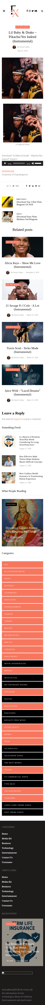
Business (9, 586)
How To (8, 642)
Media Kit (7, 838)
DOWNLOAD (8, 171)
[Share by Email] (39, 186)
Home (5, 833)
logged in (18, 419)
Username (9, 798)
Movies (8, 671)
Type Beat (9, 784)
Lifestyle (9, 649)
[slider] (38, 163)
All (6, 564)
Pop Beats (9, 692)
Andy (11, 961)
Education (10, 600)
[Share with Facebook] (26, 186)
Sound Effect (11, 727)
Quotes (8, 699)
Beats (7, 578)
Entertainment (12, 607)
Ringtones (11, 504)
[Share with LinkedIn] (32, 186)
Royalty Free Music (15, 720)
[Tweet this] (29, 186)
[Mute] (33, 163)
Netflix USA (10, 678)
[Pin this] (36, 186)
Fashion (8, 614)
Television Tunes (13, 756)
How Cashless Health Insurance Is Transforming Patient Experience (31, 476)
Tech (7, 741)
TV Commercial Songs (16, 777)
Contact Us (7, 857)
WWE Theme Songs (14, 812)
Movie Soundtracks (15, 663)
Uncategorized (12, 791)
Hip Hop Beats (22, 27)
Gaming (8, 621)
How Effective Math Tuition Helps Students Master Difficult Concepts (30, 459)
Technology (11, 748)
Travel (8, 770)
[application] (22, 163)
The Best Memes (13, 763)
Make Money (11, 656)
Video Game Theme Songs (17, 805)
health (8, 628)
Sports (8, 734)
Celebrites (10, 593)
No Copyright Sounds (16, 685)
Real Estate (11, 706)
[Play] (5, 163)
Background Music (14, 571)
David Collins (25, 47)
